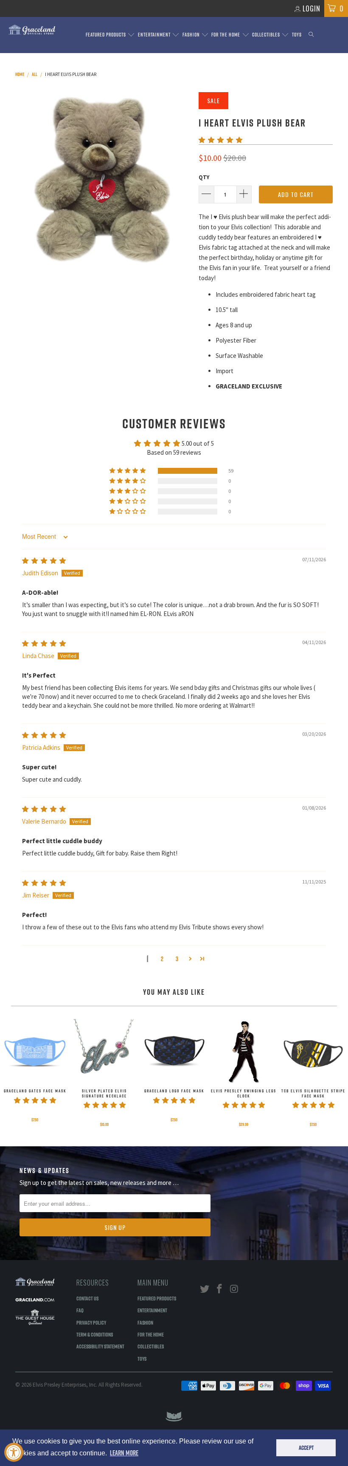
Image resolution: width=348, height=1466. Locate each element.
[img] (44, 561)
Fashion (191, 34)
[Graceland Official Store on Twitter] (205, 1289)
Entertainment (155, 34)
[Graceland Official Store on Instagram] (234, 1289)
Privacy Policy (91, 1322)
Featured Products (106, 34)
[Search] (311, 35)
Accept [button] (306, 1447)
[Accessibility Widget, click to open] (13, 1452)
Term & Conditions (94, 1334)
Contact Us (87, 1298)
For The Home (226, 34)
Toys (297, 34)
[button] (220, 140)
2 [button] (162, 958)
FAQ (80, 1310)
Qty (204, 177)
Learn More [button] (124, 1453)
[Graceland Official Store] (32, 29)
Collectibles (266, 34)
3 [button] (177, 958)
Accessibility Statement (100, 1346)
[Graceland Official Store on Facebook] (219, 1289)
